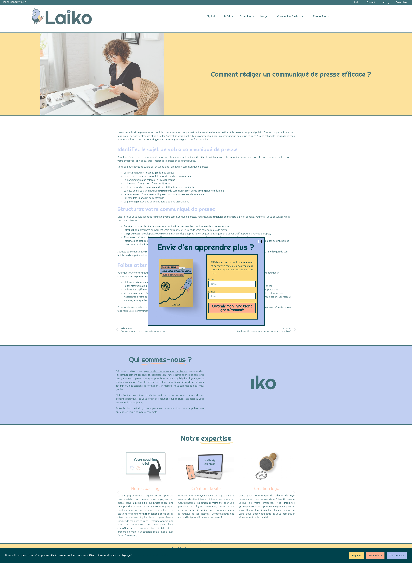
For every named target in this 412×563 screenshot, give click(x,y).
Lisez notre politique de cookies (151, 555)
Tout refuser (375, 555)
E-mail (211, 291)
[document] (206, 281)
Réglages (356, 555)
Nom (211, 279)
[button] (260, 241)
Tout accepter (396, 555)
